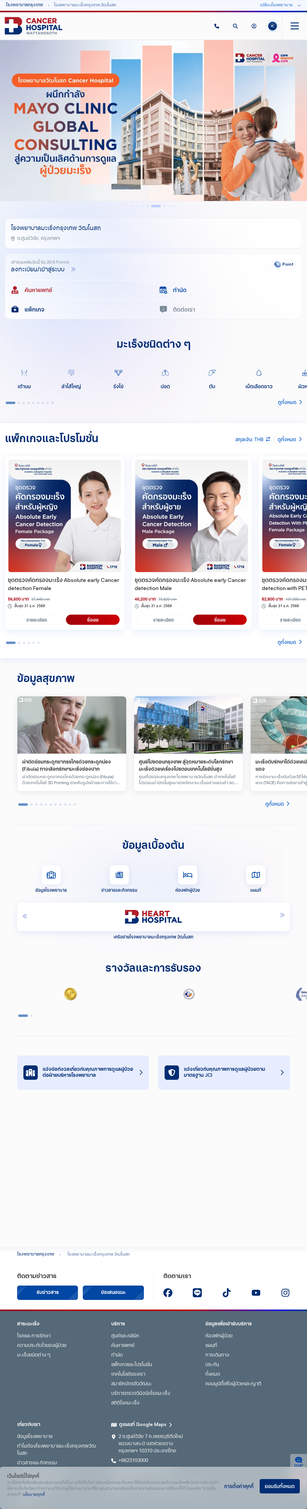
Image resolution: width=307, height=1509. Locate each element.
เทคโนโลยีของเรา (128, 1374)
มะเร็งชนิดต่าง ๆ (33, 1355)
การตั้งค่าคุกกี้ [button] (239, 1486)
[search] (235, 26)
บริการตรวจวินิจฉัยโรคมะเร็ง (140, 1393)
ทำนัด (117, 1355)
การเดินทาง (217, 1355)
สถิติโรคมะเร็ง (125, 1403)
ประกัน (212, 1365)
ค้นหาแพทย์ (123, 1345)
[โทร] (216, 26)
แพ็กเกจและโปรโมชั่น (131, 1365)
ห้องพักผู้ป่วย (219, 1336)
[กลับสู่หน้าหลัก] (33, 26)
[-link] (167, 1292)
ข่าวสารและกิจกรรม (37, 1463)
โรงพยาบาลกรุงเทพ (35, 1254)
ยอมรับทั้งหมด (280, 1486)
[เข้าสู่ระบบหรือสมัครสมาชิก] (254, 26)
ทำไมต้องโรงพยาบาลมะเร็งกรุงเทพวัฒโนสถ (56, 1450)
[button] (216, 26)
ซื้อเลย (93, 619)
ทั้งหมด (212, 1374)
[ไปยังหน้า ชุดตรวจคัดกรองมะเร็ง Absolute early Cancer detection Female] (64, 516)
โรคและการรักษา (34, 1336)
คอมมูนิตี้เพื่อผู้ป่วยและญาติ (233, 1384)
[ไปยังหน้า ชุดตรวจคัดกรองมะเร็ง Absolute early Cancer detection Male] (191, 516)
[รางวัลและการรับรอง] (70, 994)
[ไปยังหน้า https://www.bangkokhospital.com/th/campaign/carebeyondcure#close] (153, 121)
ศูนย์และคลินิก (125, 1336)
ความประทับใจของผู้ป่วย (42, 1345)
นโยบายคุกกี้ (34, 1495)
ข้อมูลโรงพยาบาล (34, 1436)
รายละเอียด (36, 619)
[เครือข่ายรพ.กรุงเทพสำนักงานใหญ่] (155, 916)
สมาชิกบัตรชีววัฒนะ (131, 1384)
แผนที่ (211, 1345)
